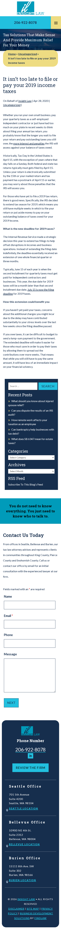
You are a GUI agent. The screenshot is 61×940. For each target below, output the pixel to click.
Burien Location (22, 880)
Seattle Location (23, 808)
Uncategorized (12, 104)
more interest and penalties (29, 143)
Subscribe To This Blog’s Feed (25, 484)
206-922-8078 (25, 22)
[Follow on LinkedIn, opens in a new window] (30, 755)
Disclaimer (16, 908)
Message (10, 654)
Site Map (33, 908)
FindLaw (40, 918)
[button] (56, 23)
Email (8, 616)
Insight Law (25, 100)
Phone (8, 635)
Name (8, 596)
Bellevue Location (24, 844)
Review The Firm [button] (30, 767)
